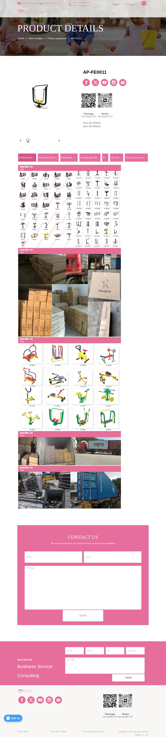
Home (21, 38)
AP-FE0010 (95, 123)
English (116, 4)
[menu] (94, 13)
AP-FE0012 (95, 126)
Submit (83, 615)
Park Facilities (36, 38)
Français (130, 4)
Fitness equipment (56, 38)
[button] (93, 13)
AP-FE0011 (77, 38)
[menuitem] (94, 13)
